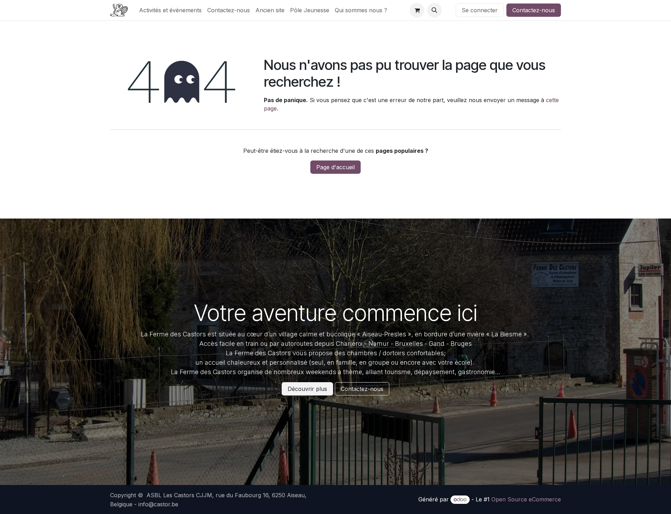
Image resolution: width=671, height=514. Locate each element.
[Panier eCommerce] (417, 10)
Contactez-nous (533, 10)
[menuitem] (170, 10)
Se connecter (480, 10)
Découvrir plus (307, 388)
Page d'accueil (335, 167)
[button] (434, 10)
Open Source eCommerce (526, 499)
